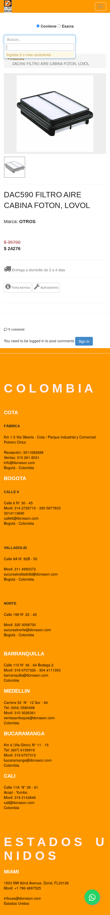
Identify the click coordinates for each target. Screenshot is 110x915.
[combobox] (39, 47)
